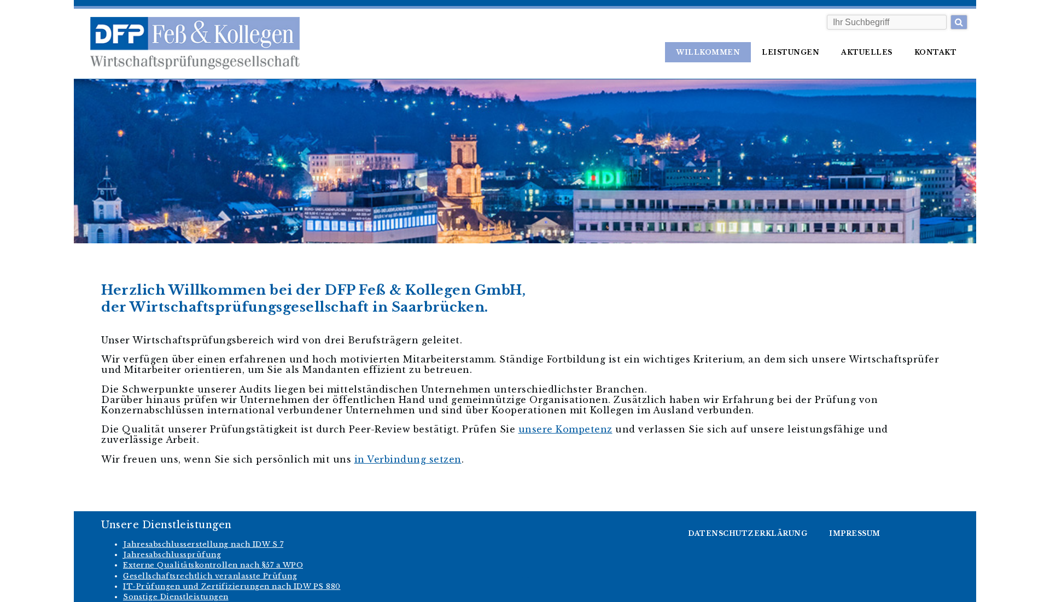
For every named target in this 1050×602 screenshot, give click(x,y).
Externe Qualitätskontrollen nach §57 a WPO (213, 565)
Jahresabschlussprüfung (172, 555)
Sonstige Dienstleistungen (176, 597)
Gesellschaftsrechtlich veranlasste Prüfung (210, 576)
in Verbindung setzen (408, 459)
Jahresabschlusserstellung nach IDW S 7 (203, 544)
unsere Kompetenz (565, 429)
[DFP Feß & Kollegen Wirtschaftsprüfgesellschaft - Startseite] (186, 44)
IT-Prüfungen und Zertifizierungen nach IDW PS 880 (232, 586)
